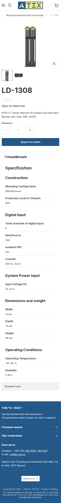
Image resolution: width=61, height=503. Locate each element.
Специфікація (16, 157)
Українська (29, 478)
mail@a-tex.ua (17, 454)
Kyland (6, 100)
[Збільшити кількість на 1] (30, 130)
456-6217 (42, 450)
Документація (13, 386)
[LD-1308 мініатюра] (7, 75)
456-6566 (30, 450)
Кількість (7, 123)
